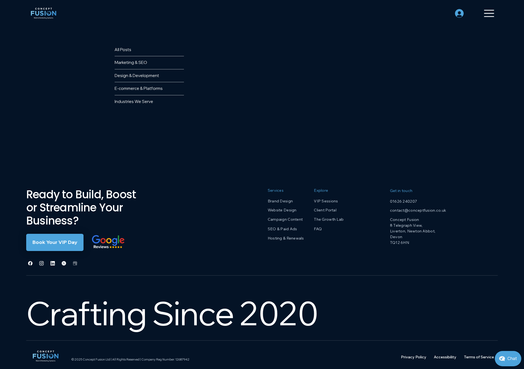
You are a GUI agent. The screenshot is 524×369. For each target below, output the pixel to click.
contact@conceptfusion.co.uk (418, 210)
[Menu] (485, 13)
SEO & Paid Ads (282, 228)
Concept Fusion (404, 219)
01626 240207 (403, 201)
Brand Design (280, 201)
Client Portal (325, 210)
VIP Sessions (326, 201)
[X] (64, 263)
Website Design (282, 210)
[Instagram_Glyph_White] (41, 263)
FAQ (318, 228)
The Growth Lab (329, 219)
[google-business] (75, 263)
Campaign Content (285, 219)
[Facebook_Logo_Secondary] (30, 263)
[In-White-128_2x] (52, 263)
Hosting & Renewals (286, 238)
